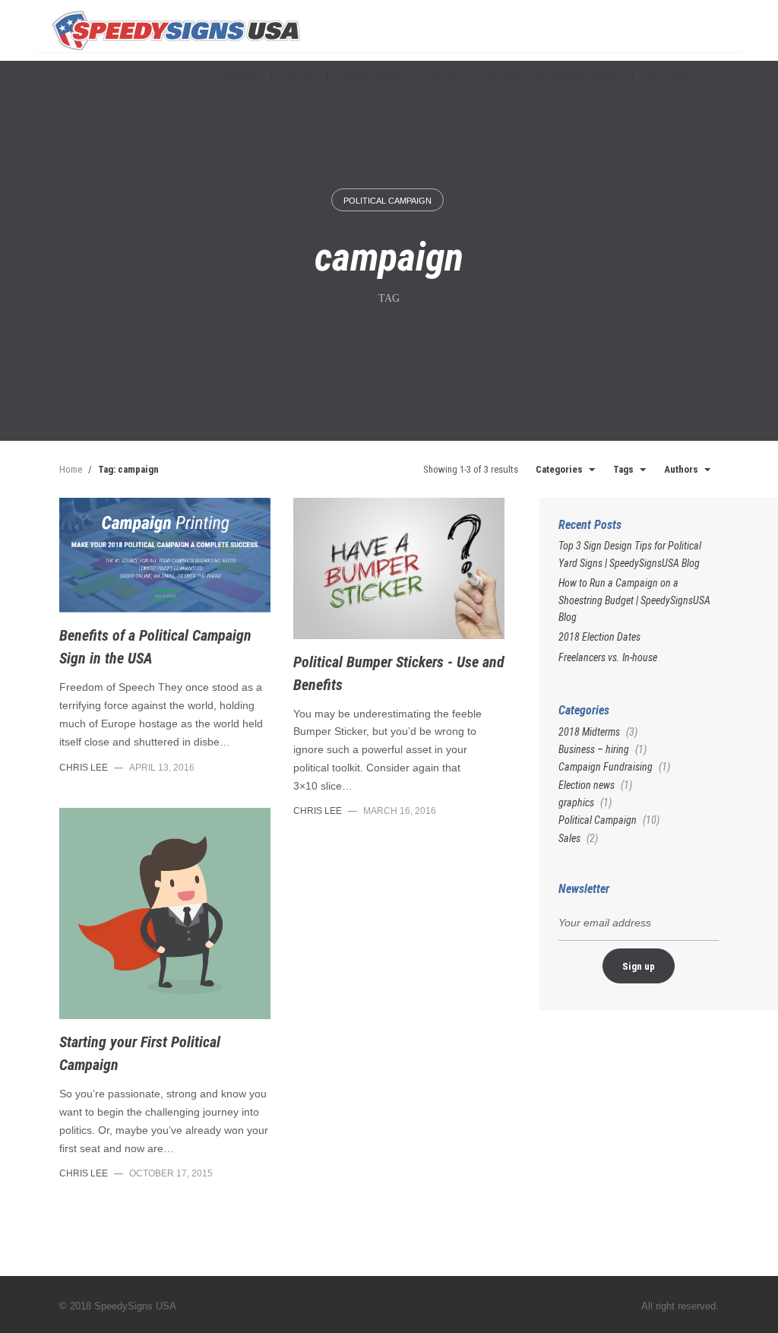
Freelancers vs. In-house (607, 657)
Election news (586, 785)
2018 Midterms (589, 732)
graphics (576, 802)
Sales (569, 838)
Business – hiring (593, 749)
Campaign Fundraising (605, 767)
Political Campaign (387, 200)
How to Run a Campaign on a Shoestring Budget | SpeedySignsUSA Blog (634, 600)
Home (70, 469)
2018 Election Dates (599, 637)
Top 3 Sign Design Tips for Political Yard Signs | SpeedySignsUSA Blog (629, 554)
